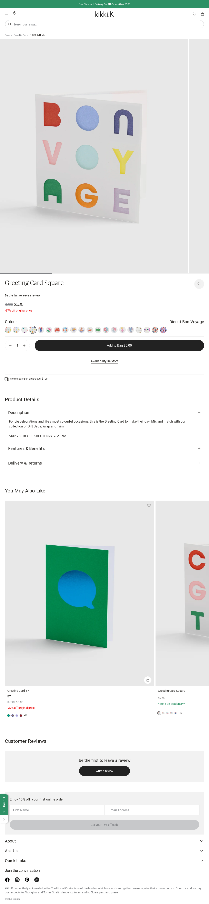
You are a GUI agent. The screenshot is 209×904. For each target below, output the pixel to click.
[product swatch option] (8, 330)
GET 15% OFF (4, 804)
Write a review (104, 771)
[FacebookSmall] (7, 880)
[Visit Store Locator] (16, 13)
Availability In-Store (104, 361)
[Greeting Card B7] (79, 593)
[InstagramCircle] (17, 880)
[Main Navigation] (6, 13)
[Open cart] (202, 14)
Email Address (117, 804)
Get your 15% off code (104, 824)
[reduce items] (10, 345)
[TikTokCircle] (37, 880)
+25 (25, 715)
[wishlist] (193, 14)
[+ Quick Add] (147, 680)
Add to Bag (119, 345)
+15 (180, 713)
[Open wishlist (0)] (193, 14)
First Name (20, 804)
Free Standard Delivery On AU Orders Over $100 (104, 4)
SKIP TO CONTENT (1, 36)
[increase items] (24, 345)
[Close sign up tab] (4, 819)
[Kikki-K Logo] (104, 14)
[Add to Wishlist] (199, 284)
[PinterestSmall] (27, 880)
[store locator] (16, 13)
